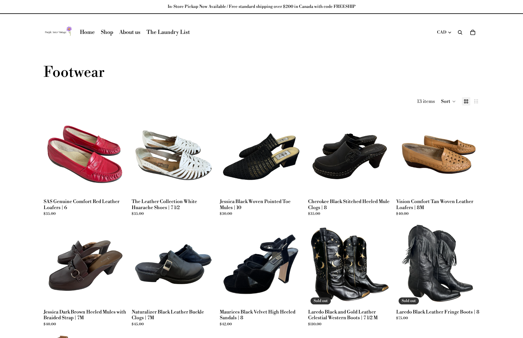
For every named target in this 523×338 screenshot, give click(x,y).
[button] (448, 101)
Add (122, 187)
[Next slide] (118, 154)
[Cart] (472, 32)
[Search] (460, 32)
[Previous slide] (53, 154)
